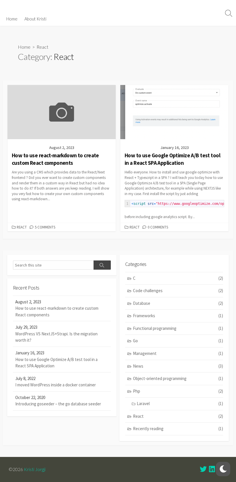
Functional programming (178, 328)
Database (178, 303)
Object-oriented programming (178, 378)
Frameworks (178, 315)
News (178, 366)
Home (12, 18)
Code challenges (178, 290)
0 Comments (158, 227)
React (22, 227)
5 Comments (45, 227)
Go (178, 340)
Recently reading (178, 428)
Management (178, 353)
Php (178, 391)
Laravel (180, 403)
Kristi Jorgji (34, 469)
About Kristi (35, 18)
